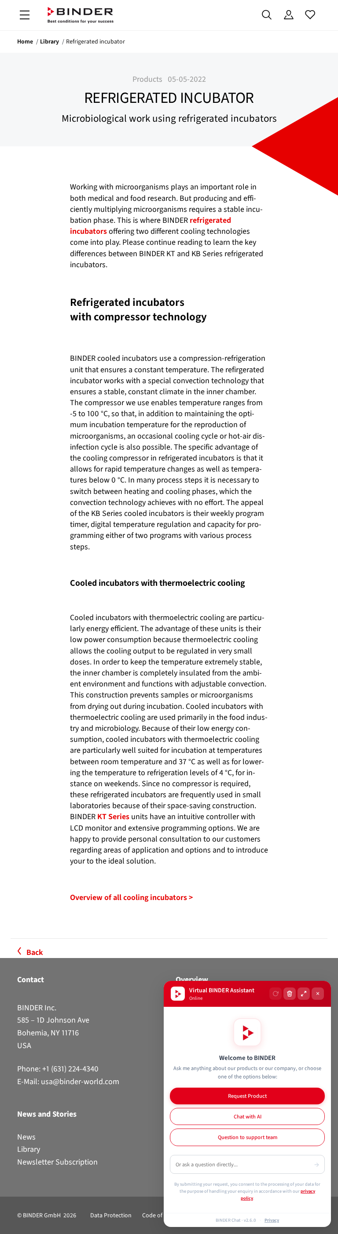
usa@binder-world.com (80, 1081)
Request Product (247, 1096)
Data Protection (111, 1215)
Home (25, 41)
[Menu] (24, 15)
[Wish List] (310, 15)
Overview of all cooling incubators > (131, 897)
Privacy (272, 1220)
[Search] (267, 15)
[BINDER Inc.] (81, 15)
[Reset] (275, 993)
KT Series (113, 816)
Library (49, 41)
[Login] (288, 15)
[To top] (9, 1222)
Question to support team (247, 1137)
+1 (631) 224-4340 (70, 1068)
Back (34, 952)
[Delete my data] (289, 993)
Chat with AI (247, 1116)
